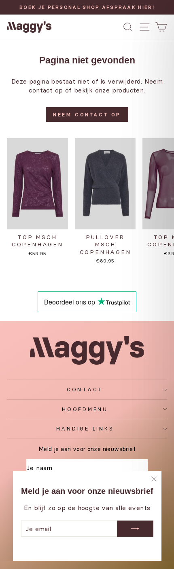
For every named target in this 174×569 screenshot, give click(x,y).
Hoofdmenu (85, 409)
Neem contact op (87, 114)
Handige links (85, 429)
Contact (85, 389)
